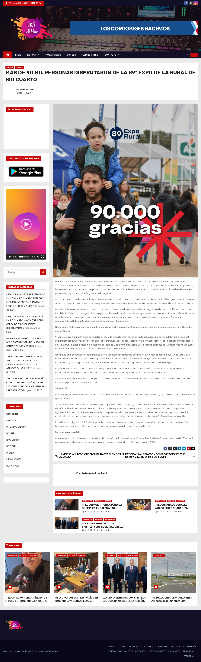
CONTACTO (111, 55)
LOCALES (10, 67)
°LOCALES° (121, 646)
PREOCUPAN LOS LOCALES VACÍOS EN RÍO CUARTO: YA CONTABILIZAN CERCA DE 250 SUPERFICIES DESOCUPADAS (76, 602)
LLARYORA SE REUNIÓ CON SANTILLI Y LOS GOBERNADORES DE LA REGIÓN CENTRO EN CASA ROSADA (25, 342)
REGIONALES (12, 465)
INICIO (18, 55)
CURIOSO (71, 55)
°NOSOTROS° (134, 646)
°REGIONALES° (190, 656)
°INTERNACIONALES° (156, 651)
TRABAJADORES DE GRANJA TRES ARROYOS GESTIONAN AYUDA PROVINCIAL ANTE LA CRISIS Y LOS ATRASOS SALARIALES (171, 602)
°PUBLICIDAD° (163, 646)
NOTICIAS (32, 55)
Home (112, 646)
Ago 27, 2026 (88, 511)
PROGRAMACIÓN (53, 55)
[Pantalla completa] (42, 256)
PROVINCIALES (13, 459)
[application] (26, 224)
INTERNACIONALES (16, 426)
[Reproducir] (9, 256)
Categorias (12, 413)
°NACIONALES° (173, 651)
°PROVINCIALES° (189, 651)
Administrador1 (27, 89)
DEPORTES (12, 420)
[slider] (24, 256)
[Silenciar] (38, 256)
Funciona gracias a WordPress (17, 651)
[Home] (7, 54)
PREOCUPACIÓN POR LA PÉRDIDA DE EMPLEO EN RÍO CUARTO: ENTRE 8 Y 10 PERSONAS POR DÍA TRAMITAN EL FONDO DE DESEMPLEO (26, 602)
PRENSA (10, 452)
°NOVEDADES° (149, 646)
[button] (188, 54)
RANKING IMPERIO (90, 55)
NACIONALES (13, 439)
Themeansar (54, 651)
